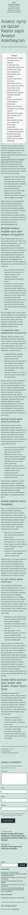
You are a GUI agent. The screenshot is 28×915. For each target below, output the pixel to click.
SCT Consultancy (9, 906)
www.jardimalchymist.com (9, 224)
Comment (4, 771)
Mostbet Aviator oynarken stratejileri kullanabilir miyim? (15, 95)
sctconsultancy (6, 750)
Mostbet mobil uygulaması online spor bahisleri (12, 881)
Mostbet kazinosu (13, 752)
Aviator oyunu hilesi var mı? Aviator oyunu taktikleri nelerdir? (15, 108)
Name (3, 788)
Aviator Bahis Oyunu (13, 90)
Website (3, 805)
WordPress (16, 909)
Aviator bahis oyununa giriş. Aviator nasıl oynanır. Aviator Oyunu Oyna (15, 85)
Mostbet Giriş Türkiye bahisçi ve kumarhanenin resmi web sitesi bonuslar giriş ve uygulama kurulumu (14, 873)
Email (3, 796)
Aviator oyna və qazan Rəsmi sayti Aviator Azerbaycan (13, 885)
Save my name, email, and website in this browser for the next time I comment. (13, 814)
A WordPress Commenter (8, 897)
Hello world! (21, 897)
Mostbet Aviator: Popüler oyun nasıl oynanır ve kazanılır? (15, 60)
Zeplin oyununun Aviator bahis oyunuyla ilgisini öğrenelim (15, 115)
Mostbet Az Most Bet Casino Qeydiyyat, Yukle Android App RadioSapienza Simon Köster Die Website (12, 889)
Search (3, 862)
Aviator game (11, 104)
